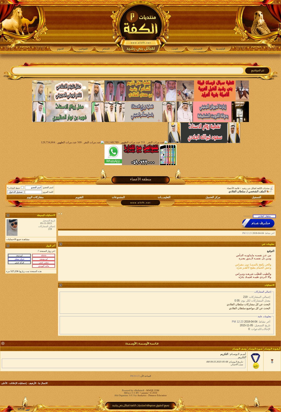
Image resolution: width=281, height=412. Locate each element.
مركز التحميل (213, 197)
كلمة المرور (48, 192)
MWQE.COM (152, 390)
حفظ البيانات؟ (13, 188)
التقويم (79, 197)
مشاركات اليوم (35, 197)
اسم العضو (48, 187)
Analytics (141, 395)
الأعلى (4, 383)
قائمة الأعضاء (233, 188)
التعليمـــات (164, 197)
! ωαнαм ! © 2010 (148, 393)
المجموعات (118, 197)
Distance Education (157, 395)
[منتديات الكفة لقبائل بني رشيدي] (140, 27)
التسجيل (256, 197)
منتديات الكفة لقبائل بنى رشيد (255, 188)
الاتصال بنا (43, 383)
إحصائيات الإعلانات (18, 383)
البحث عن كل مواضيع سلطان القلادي (249, 308)
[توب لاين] (23, 409)
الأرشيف (32, 383)
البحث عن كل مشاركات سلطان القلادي (248, 304)
